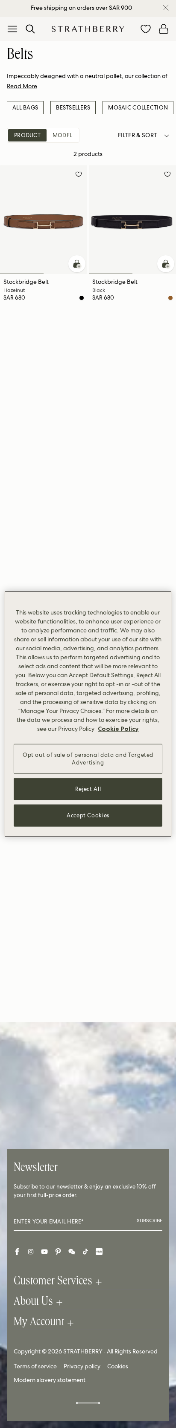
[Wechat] (71, 1251)
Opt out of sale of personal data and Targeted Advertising (88, 758)
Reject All (88, 789)
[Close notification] (166, 8)
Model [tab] (62, 135)
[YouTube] (44, 1251)
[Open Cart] (164, 29)
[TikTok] (85, 1251)
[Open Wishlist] (146, 29)
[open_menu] (12, 29)
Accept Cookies (88, 815)
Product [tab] (27, 135)
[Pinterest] (58, 1251)
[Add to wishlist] (78, 175)
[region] (87, 714)
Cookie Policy (118, 728)
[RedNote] (99, 1251)
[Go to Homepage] (88, 29)
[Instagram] (30, 1251)
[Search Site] (30, 29)
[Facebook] (17, 1251)
